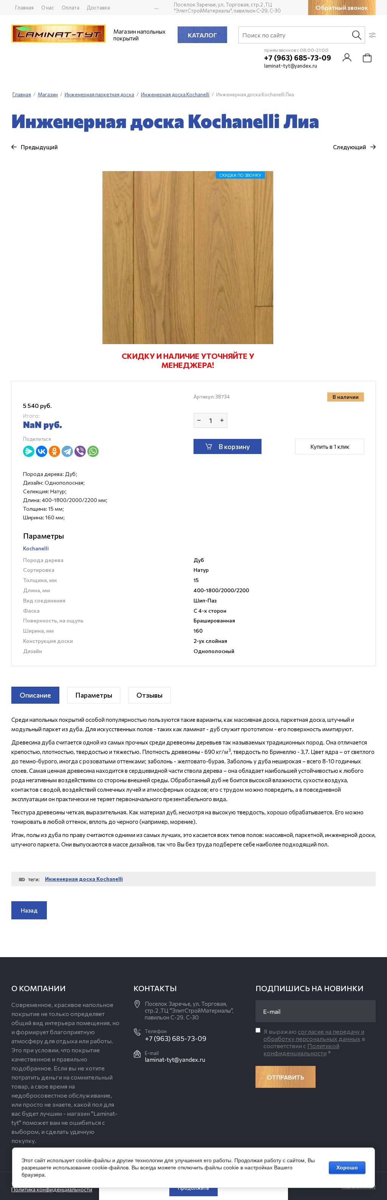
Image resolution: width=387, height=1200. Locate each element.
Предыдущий (39, 147)
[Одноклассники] (54, 451)
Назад (29, 910)
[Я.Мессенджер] (28, 451)
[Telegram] (67, 451)
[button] (342, 7)
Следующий (349, 147)
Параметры (93, 695)
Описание (35, 695)
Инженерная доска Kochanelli (84, 879)
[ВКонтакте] (41, 451)
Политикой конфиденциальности (301, 1049)
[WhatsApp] (93, 451)
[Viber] (80, 451)
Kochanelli (36, 548)
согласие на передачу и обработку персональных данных (313, 1035)
